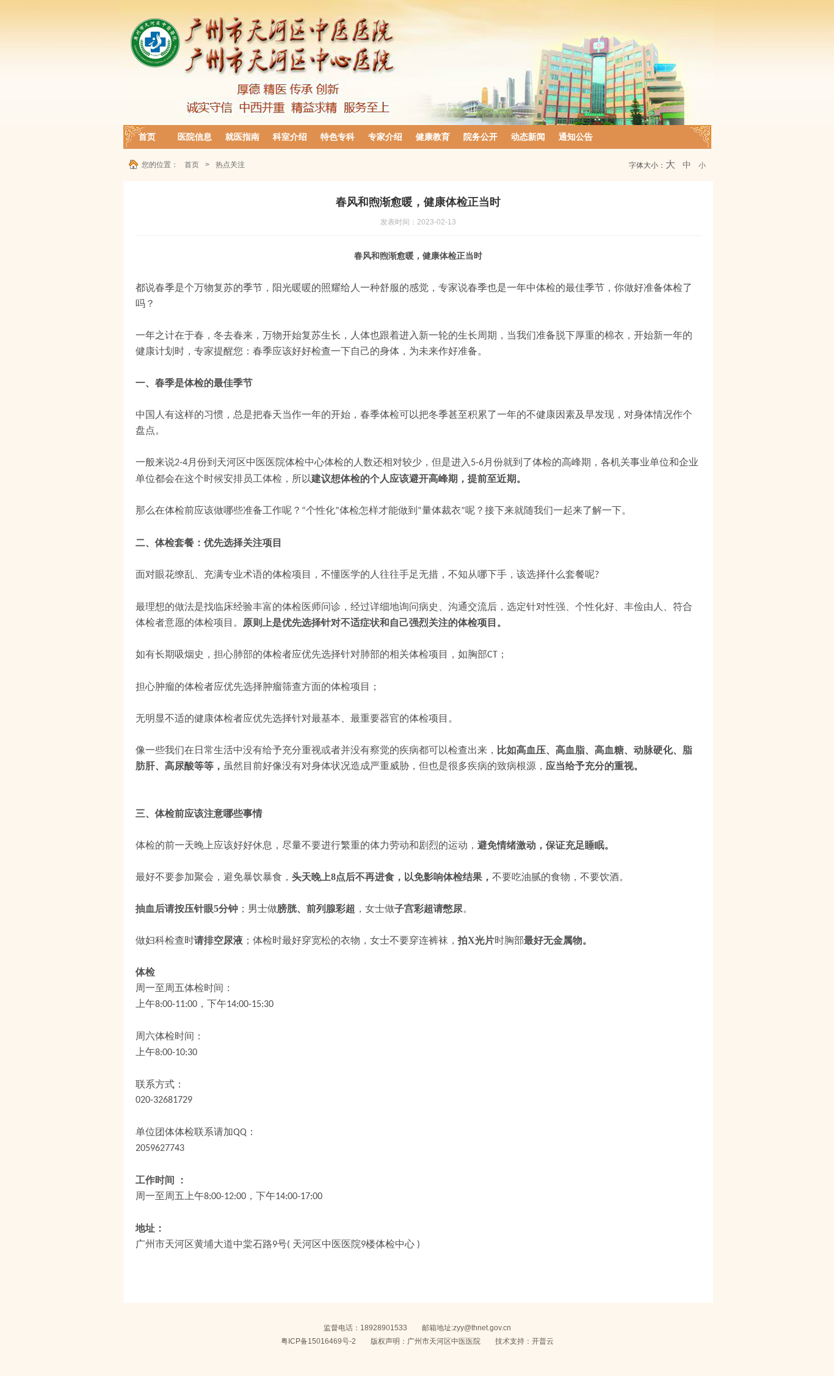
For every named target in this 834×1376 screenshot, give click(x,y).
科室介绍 (290, 137)
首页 (147, 137)
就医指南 (242, 137)
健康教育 (433, 137)
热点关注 (230, 164)
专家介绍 (385, 137)
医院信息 (195, 137)
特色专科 (338, 137)
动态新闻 (528, 137)
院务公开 (480, 137)
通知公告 (576, 137)
